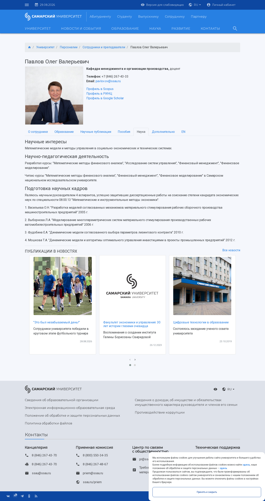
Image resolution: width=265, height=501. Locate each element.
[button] (195, 5)
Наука (155, 28)
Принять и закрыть (207, 492)
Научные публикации (95, 132)
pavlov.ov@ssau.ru (108, 81)
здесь (246, 464)
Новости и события (81, 28)
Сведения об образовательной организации (61, 400)
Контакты (210, 28)
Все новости (231, 250)
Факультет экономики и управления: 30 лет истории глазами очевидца (131, 324)
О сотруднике (38, 132)
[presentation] (130, 359)
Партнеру (199, 16)
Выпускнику (148, 16)
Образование (125, 28)
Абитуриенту (100, 16)
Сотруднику (175, 16)
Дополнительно (163, 132)
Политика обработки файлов (48, 423)
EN (183, 132)
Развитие (180, 28)
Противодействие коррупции (160, 412)
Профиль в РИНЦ (99, 93)
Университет (38, 28)
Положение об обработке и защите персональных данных (72, 415)
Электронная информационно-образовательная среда (70, 408)
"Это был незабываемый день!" (56, 322)
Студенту (124, 16)
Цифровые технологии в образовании (201, 322)
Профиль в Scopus (99, 89)
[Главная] (29, 47)
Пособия (124, 132)
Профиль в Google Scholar (105, 98)
